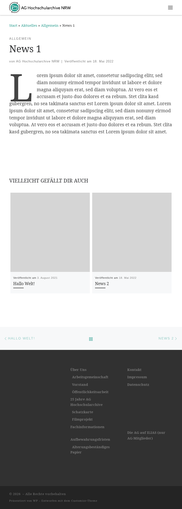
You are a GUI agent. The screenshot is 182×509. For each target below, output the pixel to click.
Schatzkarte (82, 412)
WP (35, 500)
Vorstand (80, 384)
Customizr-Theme (84, 500)
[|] (40, 7)
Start (13, 25)
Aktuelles (29, 25)
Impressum (137, 377)
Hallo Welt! (24, 283)
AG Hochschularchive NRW (37, 61)
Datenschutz (138, 384)
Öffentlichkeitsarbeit (89, 392)
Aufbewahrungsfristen (90, 439)
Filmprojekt (82, 419)
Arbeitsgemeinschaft (90, 377)
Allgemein (50, 25)
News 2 (102, 283)
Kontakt (134, 369)
